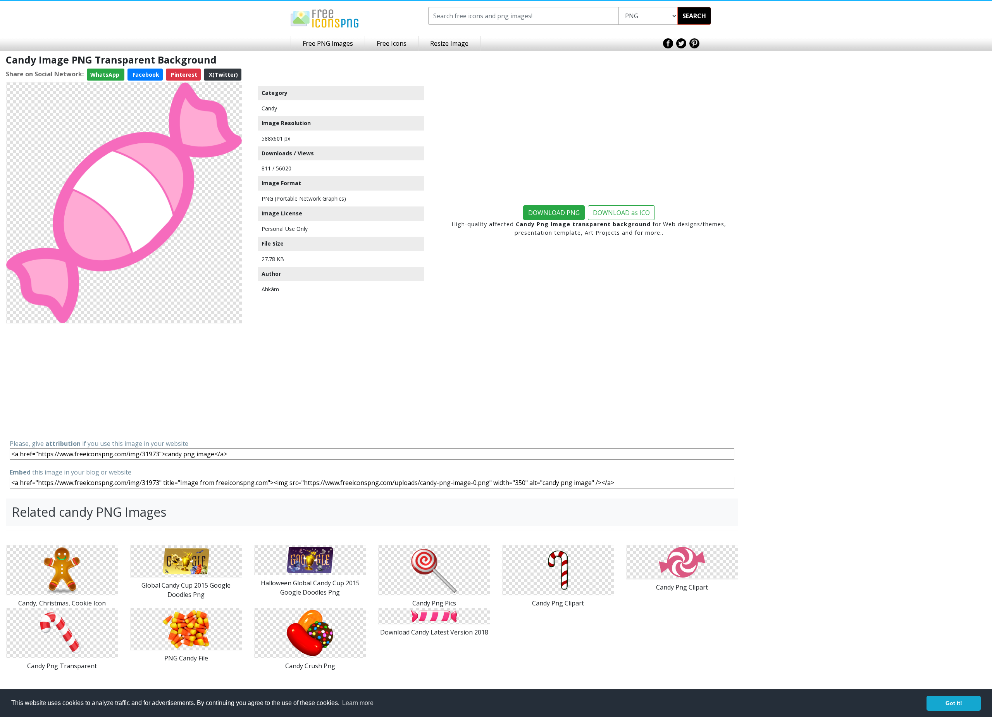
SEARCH (694, 16)
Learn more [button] (358, 703)
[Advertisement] (124, 381)
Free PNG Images (328, 43)
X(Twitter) (222, 74)
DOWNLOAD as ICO (621, 212)
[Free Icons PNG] (325, 18)
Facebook (145, 74)
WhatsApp (105, 74)
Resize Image (449, 43)
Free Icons (391, 43)
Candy (269, 108)
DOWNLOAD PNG (554, 212)
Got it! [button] (954, 703)
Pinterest (183, 74)
